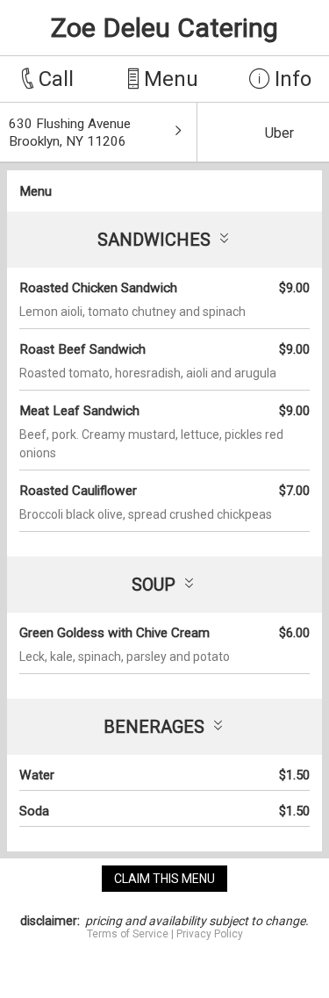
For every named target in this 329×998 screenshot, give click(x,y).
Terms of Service (127, 934)
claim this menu (164, 879)
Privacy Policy (209, 934)
